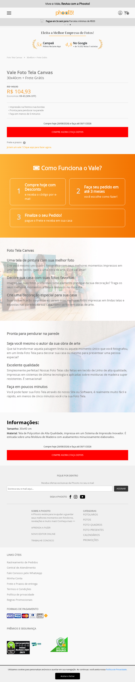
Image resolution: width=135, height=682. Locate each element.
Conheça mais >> (66, 521)
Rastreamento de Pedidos (22, 562)
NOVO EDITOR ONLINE (43, 534)
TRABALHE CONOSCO (42, 540)
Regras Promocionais (19, 599)
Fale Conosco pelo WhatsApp (24, 573)
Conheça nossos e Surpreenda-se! (67, 21)
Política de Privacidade (116, 669)
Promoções (91, 540)
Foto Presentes (93, 529)
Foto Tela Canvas (14, 57)
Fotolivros (90, 514)
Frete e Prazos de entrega (22, 583)
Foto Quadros (92, 524)
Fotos (87, 519)
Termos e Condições (19, 589)
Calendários (91, 535)
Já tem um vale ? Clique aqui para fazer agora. (29, 147)
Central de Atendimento (21, 567)
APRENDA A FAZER (40, 527)
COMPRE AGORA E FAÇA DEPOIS (67, 131)
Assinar (121, 488)
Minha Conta (14, 578)
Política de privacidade (20, 594)
